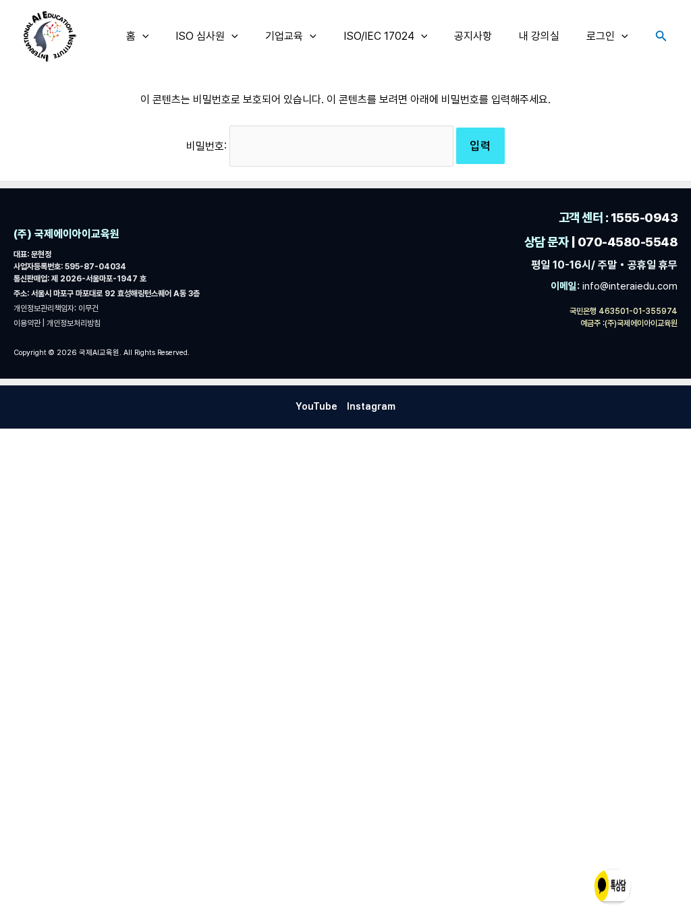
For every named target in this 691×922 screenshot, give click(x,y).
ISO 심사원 (200, 36)
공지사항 (473, 36)
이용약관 (28, 323)
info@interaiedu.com (629, 286)
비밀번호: (207, 146)
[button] (142, 36)
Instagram (371, 406)
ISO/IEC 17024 (378, 36)
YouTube (316, 406)
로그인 (600, 36)
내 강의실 (539, 36)
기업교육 (284, 36)
